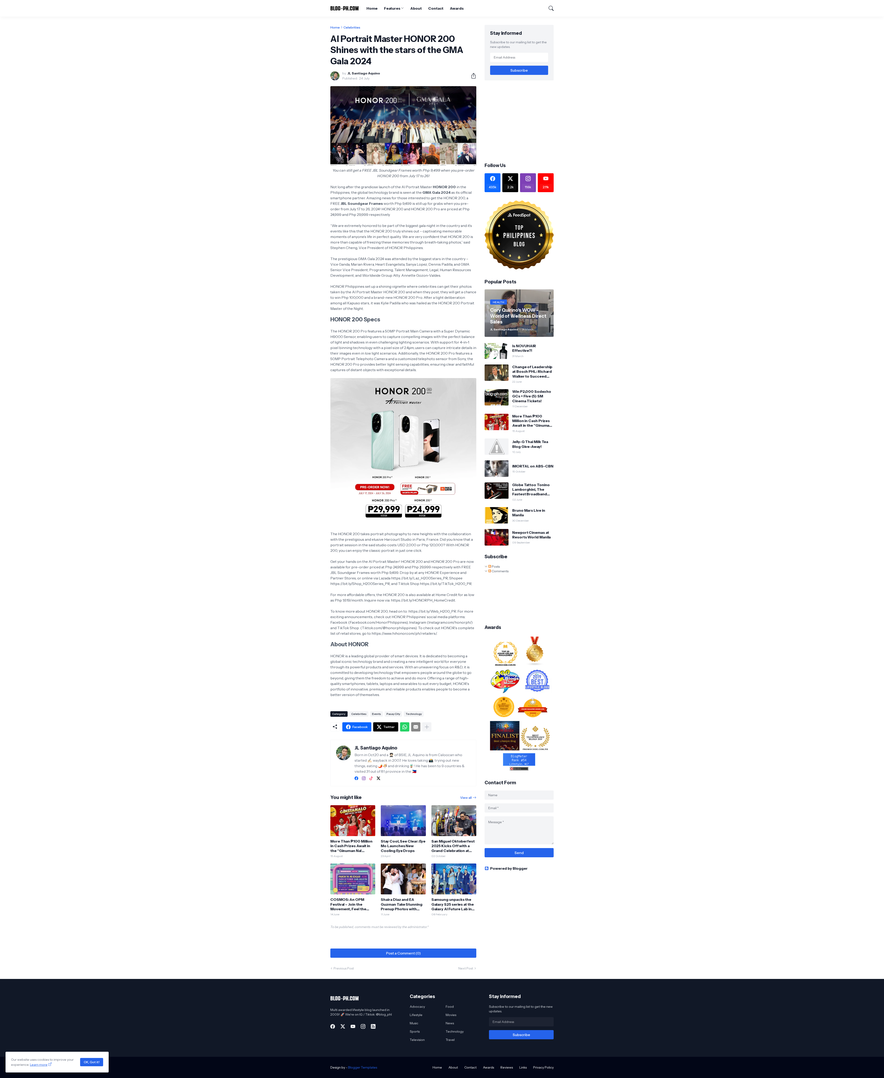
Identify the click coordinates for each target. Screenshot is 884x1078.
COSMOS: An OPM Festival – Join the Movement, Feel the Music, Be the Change (349, 904)
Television (417, 1040)
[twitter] (378, 778)
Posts (495, 566)
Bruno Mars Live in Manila (528, 512)
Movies (451, 1015)
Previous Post (344, 968)
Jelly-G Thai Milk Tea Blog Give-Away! (530, 444)
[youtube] (353, 1026)
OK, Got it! (91, 1062)
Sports (415, 1031)
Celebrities (351, 27)
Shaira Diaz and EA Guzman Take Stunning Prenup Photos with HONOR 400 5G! (401, 904)
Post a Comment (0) (403, 953)
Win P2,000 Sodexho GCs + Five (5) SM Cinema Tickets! (531, 396)
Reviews (506, 1067)
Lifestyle (416, 1015)
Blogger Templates (362, 1067)
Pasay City (393, 714)
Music (414, 1023)
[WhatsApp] (404, 726)
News (450, 1023)
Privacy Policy (543, 1067)
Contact (435, 8)
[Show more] (426, 726)
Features (392, 8)
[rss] (373, 1026)
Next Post (465, 968)
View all (466, 798)
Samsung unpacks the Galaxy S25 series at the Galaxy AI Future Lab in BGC (452, 904)
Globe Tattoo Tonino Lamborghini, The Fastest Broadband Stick (531, 489)
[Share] (471, 75)
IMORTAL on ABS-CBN (532, 466)
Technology (414, 714)
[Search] (549, 8)
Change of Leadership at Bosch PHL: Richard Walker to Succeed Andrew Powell (532, 371)
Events (376, 714)
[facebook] (356, 778)
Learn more (38, 1065)
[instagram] (364, 778)
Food (450, 1007)
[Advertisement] (523, 121)
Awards (457, 8)
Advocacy (417, 1007)
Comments (500, 571)
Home (372, 8)
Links (523, 1067)
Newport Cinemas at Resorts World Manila (531, 534)
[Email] (415, 726)
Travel (450, 1040)
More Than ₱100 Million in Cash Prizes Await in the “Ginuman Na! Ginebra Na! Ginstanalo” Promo (351, 846)
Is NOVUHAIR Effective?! (524, 348)
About (416, 8)
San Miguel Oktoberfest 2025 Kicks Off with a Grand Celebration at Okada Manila (453, 846)
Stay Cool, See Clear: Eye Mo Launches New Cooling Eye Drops (403, 846)
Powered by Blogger (509, 868)
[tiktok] (371, 778)
